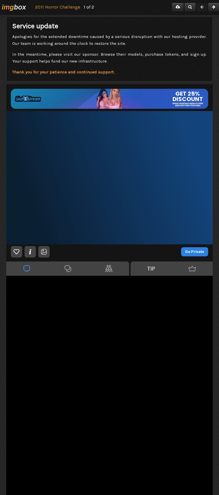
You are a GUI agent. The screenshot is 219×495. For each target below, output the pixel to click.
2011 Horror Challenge (57, 7)
